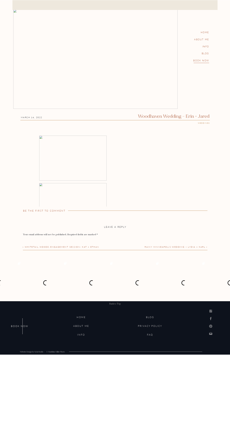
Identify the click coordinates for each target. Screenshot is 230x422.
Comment (29, 240)
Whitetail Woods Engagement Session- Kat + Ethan (62, 247)
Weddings (204, 123)
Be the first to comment (44, 210)
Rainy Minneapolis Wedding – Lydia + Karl (175, 247)
